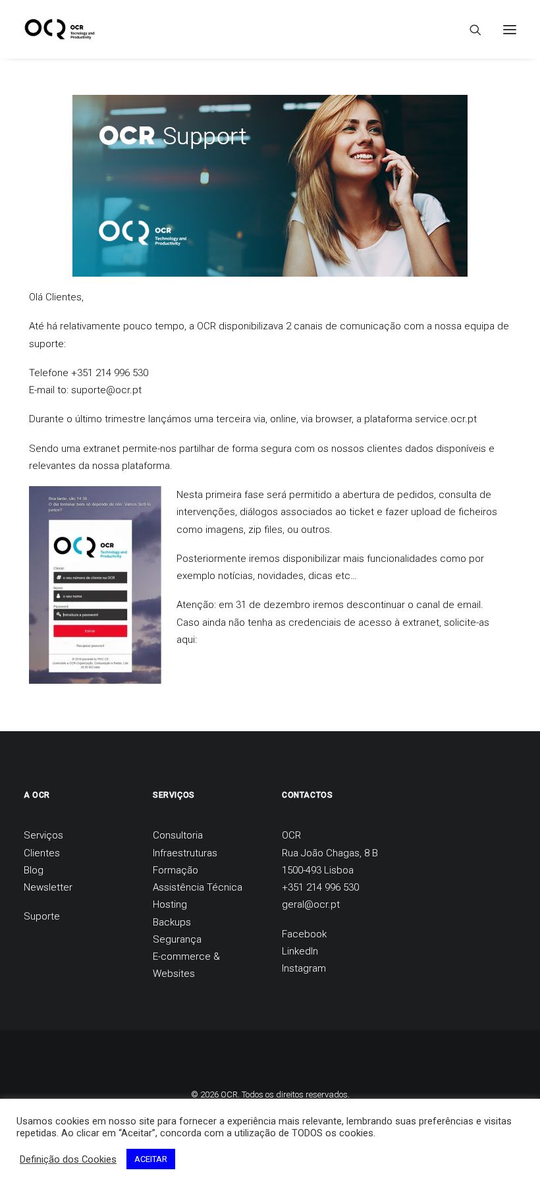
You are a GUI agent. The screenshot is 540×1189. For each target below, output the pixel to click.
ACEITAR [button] (150, 1159)
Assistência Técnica (197, 887)
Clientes (42, 853)
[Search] (469, 30)
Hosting (170, 904)
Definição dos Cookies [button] (68, 1159)
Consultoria (178, 835)
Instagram (304, 968)
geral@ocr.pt (311, 904)
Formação (175, 870)
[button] (509, 29)
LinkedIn (300, 951)
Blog (33, 870)
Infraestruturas (185, 853)
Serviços (43, 835)
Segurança (177, 939)
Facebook (304, 934)
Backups (172, 922)
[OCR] (59, 29)
